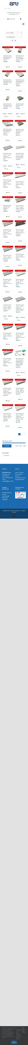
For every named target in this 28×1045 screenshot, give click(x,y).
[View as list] (15, 40)
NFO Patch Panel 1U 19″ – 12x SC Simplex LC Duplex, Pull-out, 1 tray (7, 232)
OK (14, 1042)
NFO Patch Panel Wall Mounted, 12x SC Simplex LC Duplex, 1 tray (20, 58)
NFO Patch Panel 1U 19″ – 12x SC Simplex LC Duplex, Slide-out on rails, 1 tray (20, 307)
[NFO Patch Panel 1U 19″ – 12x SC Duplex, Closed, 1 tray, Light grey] (20, 147)
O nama (4, 494)
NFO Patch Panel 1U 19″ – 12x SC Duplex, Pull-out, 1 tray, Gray (7, 257)
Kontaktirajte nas (6, 492)
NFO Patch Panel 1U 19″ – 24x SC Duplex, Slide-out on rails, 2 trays (20, 208)
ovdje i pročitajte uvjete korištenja (23, 1030)
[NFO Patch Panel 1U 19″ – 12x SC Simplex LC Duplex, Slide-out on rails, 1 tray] (20, 299)
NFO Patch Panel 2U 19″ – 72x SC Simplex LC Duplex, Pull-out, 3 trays (7, 361)
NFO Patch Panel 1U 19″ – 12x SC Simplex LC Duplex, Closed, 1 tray (7, 156)
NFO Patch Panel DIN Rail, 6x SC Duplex (20, 105)
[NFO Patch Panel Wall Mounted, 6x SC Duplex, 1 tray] (7, 98)
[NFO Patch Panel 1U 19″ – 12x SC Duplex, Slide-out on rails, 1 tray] (7, 299)
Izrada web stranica (20, 477)
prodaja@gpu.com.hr (8, 481)
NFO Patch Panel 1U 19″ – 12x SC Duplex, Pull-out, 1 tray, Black (20, 232)
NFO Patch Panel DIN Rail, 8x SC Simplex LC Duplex (7, 207)
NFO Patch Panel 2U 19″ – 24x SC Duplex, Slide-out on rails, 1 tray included (7, 416)
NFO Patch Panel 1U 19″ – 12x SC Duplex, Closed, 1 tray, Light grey (20, 155)
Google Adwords (19, 479)
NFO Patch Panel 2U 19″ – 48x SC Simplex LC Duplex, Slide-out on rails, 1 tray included (20, 417)
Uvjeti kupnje (5, 496)
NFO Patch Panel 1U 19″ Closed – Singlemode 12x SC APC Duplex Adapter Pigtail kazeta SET (20, 362)
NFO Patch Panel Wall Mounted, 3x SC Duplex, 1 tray (7, 81)
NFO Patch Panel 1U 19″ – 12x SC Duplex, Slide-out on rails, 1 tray (7, 307)
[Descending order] (21, 32)
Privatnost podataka (5, 498)
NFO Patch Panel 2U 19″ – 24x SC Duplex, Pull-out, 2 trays (7, 335)
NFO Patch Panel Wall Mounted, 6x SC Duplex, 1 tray (7, 105)
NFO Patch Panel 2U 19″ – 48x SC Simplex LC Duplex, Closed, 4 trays (20, 282)
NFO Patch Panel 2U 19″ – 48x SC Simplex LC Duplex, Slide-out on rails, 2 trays (7, 391)
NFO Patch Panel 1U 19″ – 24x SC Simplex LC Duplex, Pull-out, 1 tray (7, 282)
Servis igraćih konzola (18, 475)
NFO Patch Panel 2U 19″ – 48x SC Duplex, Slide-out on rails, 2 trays (20, 390)
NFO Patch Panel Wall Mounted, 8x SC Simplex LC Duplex (20, 82)
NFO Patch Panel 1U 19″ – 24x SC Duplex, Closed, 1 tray (20, 183)
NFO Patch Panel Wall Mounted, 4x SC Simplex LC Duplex (7, 58)
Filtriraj (6, 446)
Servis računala (19, 472)
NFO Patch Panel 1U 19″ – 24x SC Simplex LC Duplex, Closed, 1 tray (7, 182)
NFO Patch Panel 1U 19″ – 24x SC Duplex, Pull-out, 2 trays (20, 256)
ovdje (15, 1027)
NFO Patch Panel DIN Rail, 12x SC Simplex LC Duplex (20, 131)
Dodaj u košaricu (6, 115)
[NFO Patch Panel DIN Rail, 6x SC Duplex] (20, 98)
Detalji (8, 67)
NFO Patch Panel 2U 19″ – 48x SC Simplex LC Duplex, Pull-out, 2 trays (20, 335)
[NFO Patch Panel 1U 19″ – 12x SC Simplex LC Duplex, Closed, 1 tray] (7, 147)
